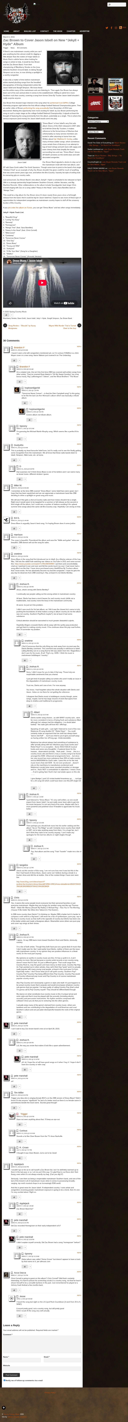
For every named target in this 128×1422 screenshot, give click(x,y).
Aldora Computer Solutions (17, 1417)
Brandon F (19, 347)
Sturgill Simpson (53, 318)
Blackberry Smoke (9, 318)
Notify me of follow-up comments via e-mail (24, 1380)
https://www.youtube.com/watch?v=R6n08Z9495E (34, 564)
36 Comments (22, 48)
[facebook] (111, 27)
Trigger (5, 48)
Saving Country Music (12, 1414)
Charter (71, 31)
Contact (44, 31)
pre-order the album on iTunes (20, 208)
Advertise (85, 31)
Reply (79, 346)
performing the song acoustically (36, 108)
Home (6, 31)
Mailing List (30, 31)
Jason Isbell (31, 318)
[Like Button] (6, 315)
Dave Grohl (22, 318)
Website (6, 1365)
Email (47, 1357)
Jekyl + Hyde (41, 318)
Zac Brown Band (66, 318)
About (16, 31)
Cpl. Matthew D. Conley (63, 139)
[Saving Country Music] (17, 23)
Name (6, 1357)
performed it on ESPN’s (59, 103)
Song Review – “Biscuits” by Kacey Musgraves (20, 326)
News (13, 48)
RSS (124, 27)
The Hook (57, 31)
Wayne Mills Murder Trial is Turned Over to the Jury (64, 326)
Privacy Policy (50, 1393)
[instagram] (116, 27)
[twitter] (107, 27)
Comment (7, 1335)
